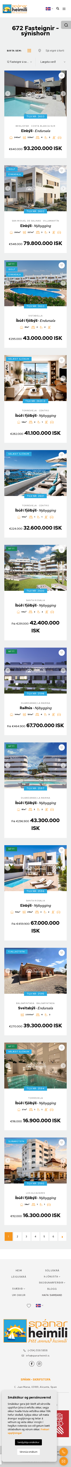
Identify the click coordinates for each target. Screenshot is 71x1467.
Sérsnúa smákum (28, 1451)
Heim (19, 1270)
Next (63, 93)
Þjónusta (51, 1276)
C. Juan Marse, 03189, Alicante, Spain (35, 1387)
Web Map (57, 1454)
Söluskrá (52, 1270)
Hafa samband (52, 1295)
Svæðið (17, 1288)
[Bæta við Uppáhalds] (62, 75)
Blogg (52, 1288)
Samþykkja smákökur (28, 1442)
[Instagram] (39, 1363)
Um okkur (19, 1295)
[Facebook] (31, 1363)
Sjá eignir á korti (55, 50)
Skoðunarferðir (51, 1282)
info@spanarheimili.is (37, 1355)
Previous (7, 93)
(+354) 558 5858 (37, 1350)
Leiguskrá (18, 1276)
